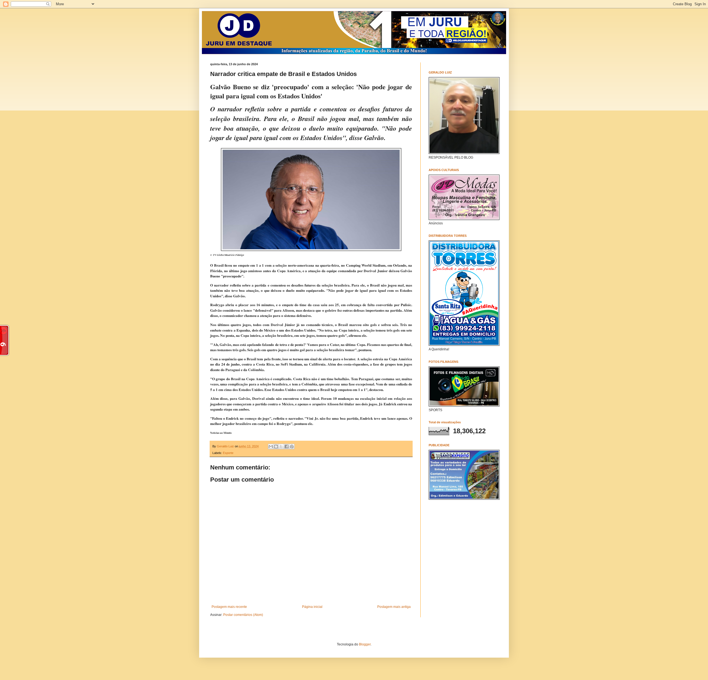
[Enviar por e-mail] (271, 446)
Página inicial (312, 607)
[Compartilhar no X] (281, 446)
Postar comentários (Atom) (243, 615)
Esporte (228, 453)
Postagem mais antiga (394, 607)
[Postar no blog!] (276, 446)
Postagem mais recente (229, 607)
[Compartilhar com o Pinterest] (292, 446)
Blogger (365, 644)
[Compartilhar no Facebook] (286, 446)
